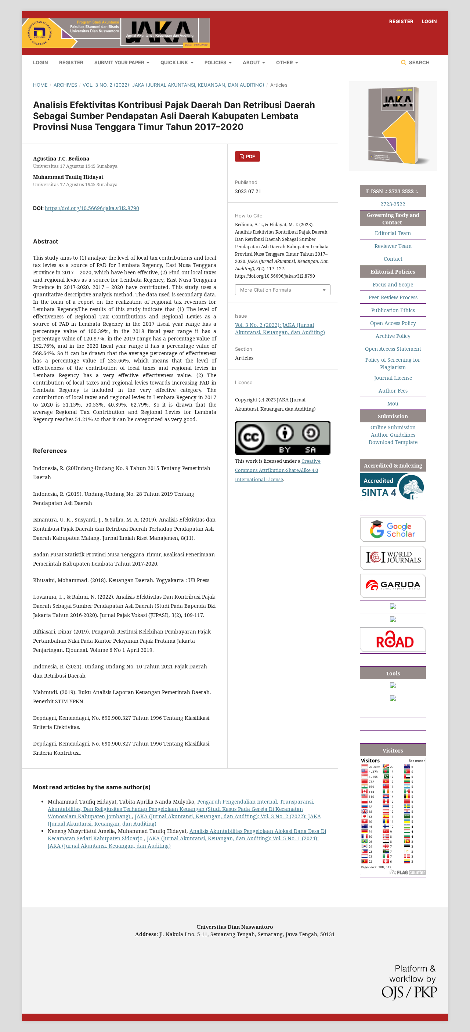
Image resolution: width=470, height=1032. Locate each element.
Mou (392, 403)
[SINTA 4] (393, 498)
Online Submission (393, 427)
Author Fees (393, 390)
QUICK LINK (174, 62)
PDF (250, 156)
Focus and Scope (393, 284)
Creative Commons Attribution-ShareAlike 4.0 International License (278, 470)
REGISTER (71, 62)
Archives (65, 85)
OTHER (285, 62)
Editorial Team (393, 233)
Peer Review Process (393, 297)
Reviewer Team (393, 245)
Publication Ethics (393, 310)
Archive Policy (393, 335)
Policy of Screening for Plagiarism (392, 363)
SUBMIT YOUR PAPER (119, 62)
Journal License (393, 377)
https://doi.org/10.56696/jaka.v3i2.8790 (92, 208)
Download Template (393, 442)
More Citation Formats (265, 290)
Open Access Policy (393, 323)
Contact (393, 258)
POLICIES (216, 62)
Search (419, 62)
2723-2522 (392, 204)
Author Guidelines (393, 434)
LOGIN (40, 62)
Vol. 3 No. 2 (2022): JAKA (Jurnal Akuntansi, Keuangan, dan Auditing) (173, 85)
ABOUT (252, 62)
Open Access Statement (393, 348)
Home (40, 85)
